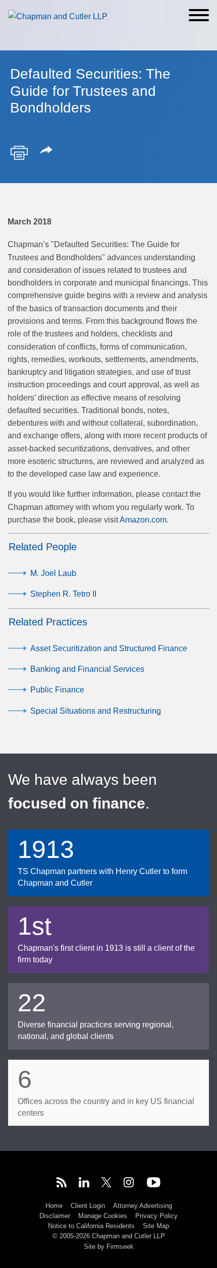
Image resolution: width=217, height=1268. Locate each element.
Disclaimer (54, 1216)
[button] (48, 151)
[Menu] (199, 15)
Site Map (156, 1226)
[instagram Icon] (129, 1183)
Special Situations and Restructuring (95, 711)
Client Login (88, 1205)
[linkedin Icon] (84, 1183)
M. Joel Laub (53, 573)
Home (54, 1205)
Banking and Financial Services (87, 669)
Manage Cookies (102, 1216)
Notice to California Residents (91, 1226)
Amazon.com (143, 519)
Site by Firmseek (109, 1246)
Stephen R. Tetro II (63, 594)
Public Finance (57, 689)
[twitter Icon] (106, 1183)
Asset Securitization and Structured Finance (108, 648)
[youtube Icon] (153, 1183)
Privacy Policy (156, 1216)
